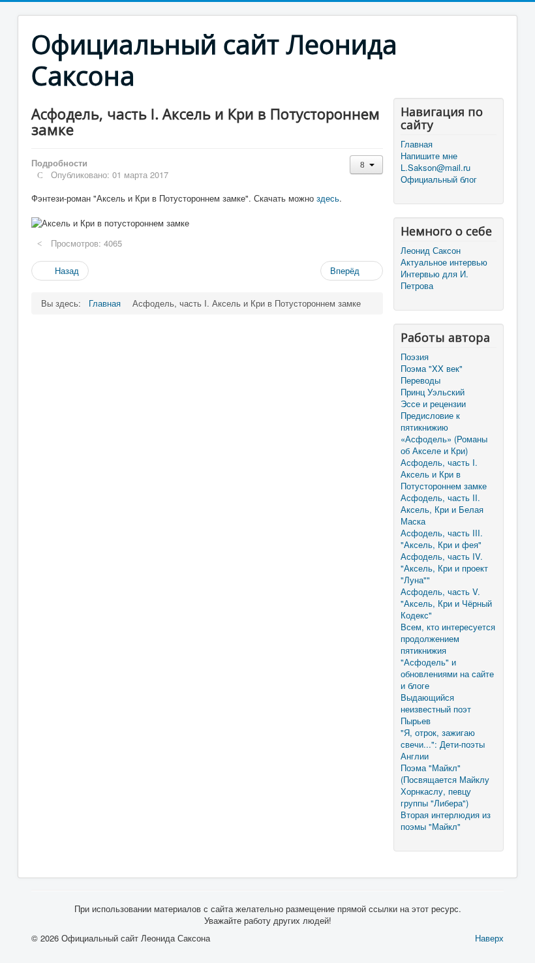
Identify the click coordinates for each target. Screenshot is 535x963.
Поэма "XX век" (432, 368)
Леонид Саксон (431, 250)
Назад (65, 270)
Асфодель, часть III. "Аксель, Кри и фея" (442, 539)
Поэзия (415, 357)
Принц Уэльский (433, 392)
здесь (327, 198)
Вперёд (346, 270)
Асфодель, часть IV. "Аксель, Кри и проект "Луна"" (444, 568)
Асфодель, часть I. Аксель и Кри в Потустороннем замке (444, 474)
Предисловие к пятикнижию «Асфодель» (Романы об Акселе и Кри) (444, 433)
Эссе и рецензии (433, 404)
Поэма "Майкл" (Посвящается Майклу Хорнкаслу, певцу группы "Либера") (445, 785)
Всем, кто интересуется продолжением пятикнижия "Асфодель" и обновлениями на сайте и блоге (448, 656)
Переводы (420, 380)
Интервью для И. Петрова (434, 280)
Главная (417, 144)
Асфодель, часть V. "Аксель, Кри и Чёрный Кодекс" (446, 603)
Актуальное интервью (444, 262)
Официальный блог (439, 179)
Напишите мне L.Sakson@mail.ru (435, 162)
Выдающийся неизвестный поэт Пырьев (436, 709)
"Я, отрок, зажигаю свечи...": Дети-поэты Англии (443, 744)
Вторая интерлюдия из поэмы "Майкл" (446, 821)
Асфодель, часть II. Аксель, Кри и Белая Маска (442, 509)
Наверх (489, 938)
